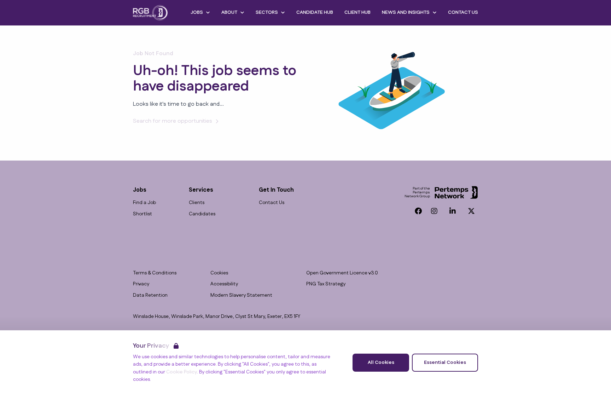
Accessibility (224, 284)
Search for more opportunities (172, 121)
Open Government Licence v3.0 (342, 273)
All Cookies (381, 362)
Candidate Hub (314, 12)
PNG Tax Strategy (325, 284)
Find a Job (144, 202)
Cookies (219, 273)
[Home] (150, 13)
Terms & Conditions (154, 273)
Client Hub (357, 12)
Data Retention (150, 295)
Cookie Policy (181, 372)
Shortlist (142, 214)
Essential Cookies (445, 362)
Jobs (197, 12)
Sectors (267, 12)
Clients (196, 202)
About (229, 12)
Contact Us (463, 12)
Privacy (141, 284)
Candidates (202, 214)
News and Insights (406, 12)
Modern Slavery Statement (241, 295)
